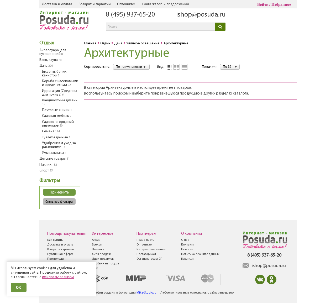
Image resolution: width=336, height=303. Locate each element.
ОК (18, 287)
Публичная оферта (60, 254)
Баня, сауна (50, 60)
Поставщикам (146, 254)
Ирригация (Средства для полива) (59, 93)
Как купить (55, 240)
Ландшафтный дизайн (59, 102)
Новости (187, 249)
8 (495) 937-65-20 (130, 14)
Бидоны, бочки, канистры (54, 73)
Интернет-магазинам (151, 249)
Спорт (46, 171)
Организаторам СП (149, 258)
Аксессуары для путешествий (52, 52)
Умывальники (54, 153)
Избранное (281, 4)
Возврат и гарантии (94, 4)
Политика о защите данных (200, 254)
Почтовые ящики (57, 110)
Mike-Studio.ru (146, 292)
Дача (46, 66)
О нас (185, 240)
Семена (51, 131)
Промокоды (55, 258)
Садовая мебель (56, 116)
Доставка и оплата (57, 4)
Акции (96, 240)
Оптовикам (126, 4)
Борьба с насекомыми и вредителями (60, 83)
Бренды (97, 244)
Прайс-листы (145, 240)
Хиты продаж (101, 254)
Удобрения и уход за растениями (59, 145)
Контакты (188, 244)
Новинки (98, 249)
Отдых (46, 43)
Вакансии (188, 258)
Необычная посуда (105, 263)
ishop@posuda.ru (200, 14)
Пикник (48, 165)
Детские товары (54, 159)
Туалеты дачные (56, 137)
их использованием (58, 277)
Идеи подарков (103, 258)
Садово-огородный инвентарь (58, 124)
